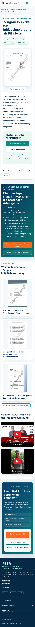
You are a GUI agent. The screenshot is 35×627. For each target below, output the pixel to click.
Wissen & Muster (8, 606)
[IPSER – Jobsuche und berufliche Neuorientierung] (10, 3)
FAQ (20, 623)
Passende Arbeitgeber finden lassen (17, 245)
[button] (31, 3)
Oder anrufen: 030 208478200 (17, 548)
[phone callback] (23, 3)
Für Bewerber (7, 600)
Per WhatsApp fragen (17, 542)
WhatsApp (6, 587)
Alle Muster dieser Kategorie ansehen (16, 405)
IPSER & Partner (8, 611)
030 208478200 (6, 581)
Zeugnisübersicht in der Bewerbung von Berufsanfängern (13, 354)
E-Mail (6, 175)
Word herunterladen (17, 143)
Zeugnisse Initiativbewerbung (11, 12)
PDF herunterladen (17, 150)
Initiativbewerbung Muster (18, 9)
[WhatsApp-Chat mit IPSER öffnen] (27, 3)
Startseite (4, 9)
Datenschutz (13, 623)
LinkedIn (17, 171)
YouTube (5, 593)
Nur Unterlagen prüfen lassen (17, 252)
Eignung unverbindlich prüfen (17, 535)
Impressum (5, 623)
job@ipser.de (6, 583)
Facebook (27, 171)
